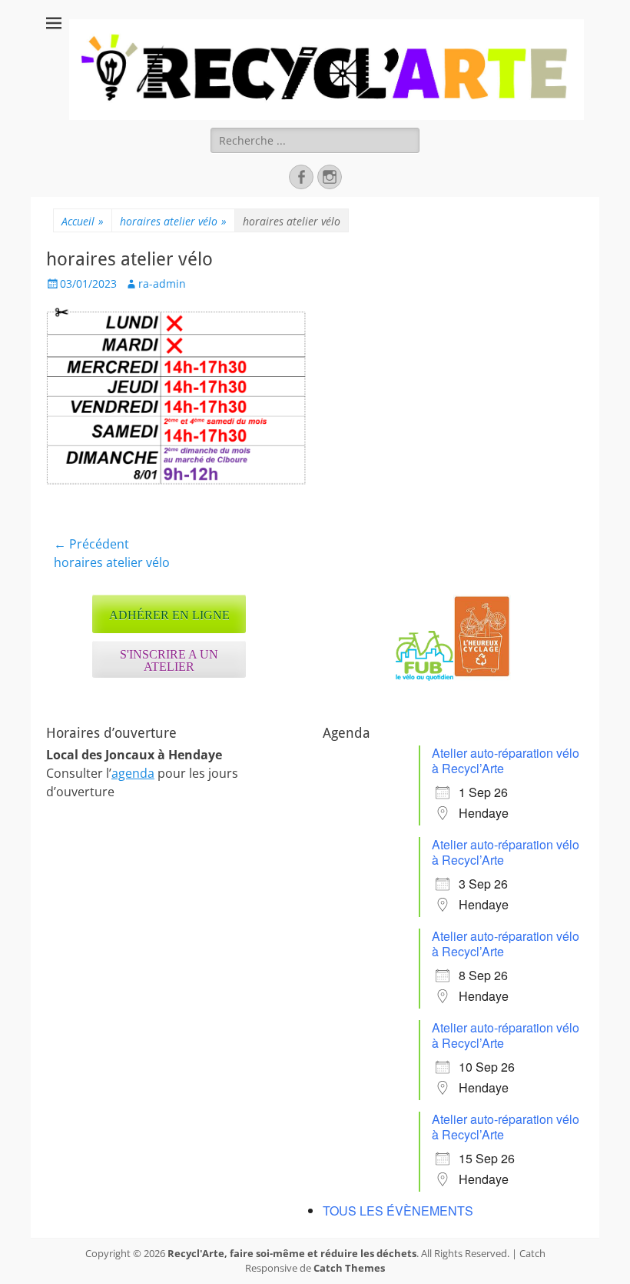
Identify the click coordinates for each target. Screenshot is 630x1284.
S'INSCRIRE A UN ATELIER (169, 660)
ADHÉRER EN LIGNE (169, 615)
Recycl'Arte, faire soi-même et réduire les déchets (291, 1253)
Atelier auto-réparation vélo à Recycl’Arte (505, 760)
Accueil (82, 221)
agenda (132, 773)
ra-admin (162, 283)
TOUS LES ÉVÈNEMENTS (398, 1210)
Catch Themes (349, 1268)
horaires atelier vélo (173, 221)
